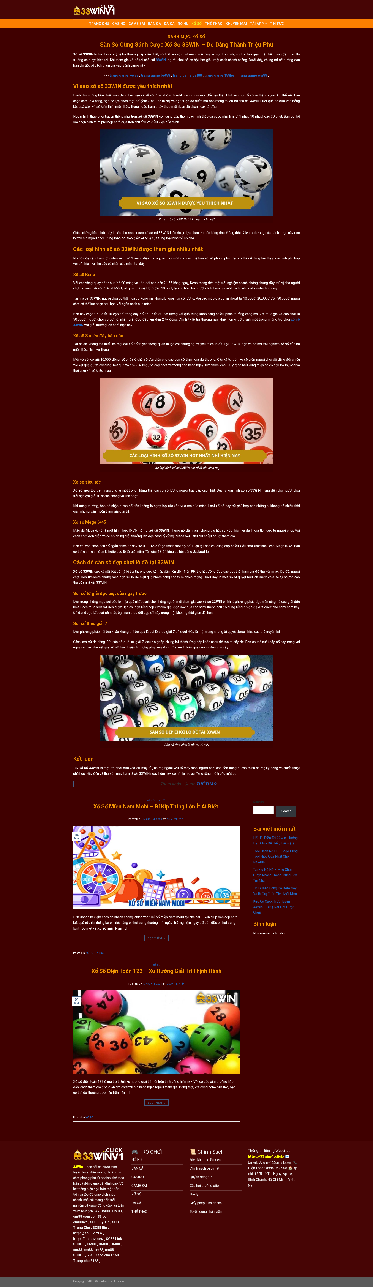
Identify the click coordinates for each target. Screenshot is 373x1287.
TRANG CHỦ (99, 24)
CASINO (118, 24)
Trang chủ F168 (106, 1255)
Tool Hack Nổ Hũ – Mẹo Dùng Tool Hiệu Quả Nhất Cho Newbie (275, 856)
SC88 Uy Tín (99, 1222)
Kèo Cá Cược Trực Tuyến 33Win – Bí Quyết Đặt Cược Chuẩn (273, 906)
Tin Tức (277, 24)
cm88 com (81, 1216)
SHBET (78, 1244)
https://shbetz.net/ (88, 1239)
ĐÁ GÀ (169, 24)
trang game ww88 (123, 75)
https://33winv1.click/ (266, 1156)
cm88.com (101, 1216)
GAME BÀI (136, 24)
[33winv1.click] (94, 9)
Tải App (257, 24)
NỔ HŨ (183, 24)
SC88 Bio (100, 1227)
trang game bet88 (155, 75)
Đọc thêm (156, 938)
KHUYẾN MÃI (236, 24)
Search (258, 802)
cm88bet (80, 1222)
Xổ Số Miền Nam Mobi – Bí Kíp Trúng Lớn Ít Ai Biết (156, 806)
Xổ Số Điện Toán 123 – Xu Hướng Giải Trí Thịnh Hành (156, 971)
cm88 (77, 1250)
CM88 (105, 1211)
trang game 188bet (219, 75)
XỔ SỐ (196, 24)
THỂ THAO (214, 24)
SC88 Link (114, 1239)
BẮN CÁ (154, 24)
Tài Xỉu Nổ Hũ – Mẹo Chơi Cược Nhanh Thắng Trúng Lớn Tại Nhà (275, 875)
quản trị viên (176, 819)
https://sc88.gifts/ (87, 1233)
